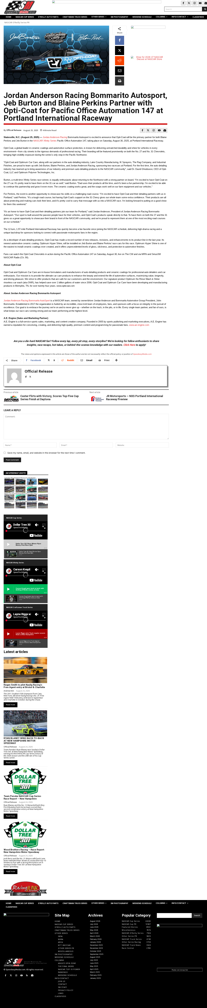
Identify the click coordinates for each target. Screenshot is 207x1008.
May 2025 (94, 966)
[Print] (119, 81)
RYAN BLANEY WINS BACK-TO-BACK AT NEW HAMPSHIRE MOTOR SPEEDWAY (24, 741)
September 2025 (96, 954)
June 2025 (94, 963)
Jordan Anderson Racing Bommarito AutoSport (27, 300)
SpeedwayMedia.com (142, 354)
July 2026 (94, 924)
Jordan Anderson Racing (55, 137)
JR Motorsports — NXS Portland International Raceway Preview (134, 397)
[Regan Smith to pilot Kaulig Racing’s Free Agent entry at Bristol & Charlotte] (25, 670)
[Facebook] (183, 3)
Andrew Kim (9, 691)
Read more (10, 705)
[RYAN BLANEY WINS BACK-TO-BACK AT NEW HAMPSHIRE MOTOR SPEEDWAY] (25, 723)
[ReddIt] (119, 60)
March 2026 (95, 936)
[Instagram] (194, 3)
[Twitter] (189, 3)
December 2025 (96, 945)
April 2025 (94, 969)
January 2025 (95, 978)
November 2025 (96, 948)
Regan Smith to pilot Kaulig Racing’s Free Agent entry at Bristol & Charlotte (24, 686)
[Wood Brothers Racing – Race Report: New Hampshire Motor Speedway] (25, 835)
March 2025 (95, 972)
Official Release (13, 130)
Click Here (129, 344)
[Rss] (27, 975)
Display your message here (180, 970)
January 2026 (95, 942)
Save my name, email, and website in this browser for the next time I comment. (46, 452)
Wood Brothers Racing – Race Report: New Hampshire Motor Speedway (24, 851)
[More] (116, 360)
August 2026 (95, 921)
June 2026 (94, 927)
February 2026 (96, 939)
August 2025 (95, 957)
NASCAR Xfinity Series (45, 140)
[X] (119, 50)
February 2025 (96, 975)
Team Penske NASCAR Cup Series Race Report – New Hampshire (22, 797)
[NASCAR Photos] (164, 130)
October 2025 (95, 951)
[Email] (119, 70)
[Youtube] (200, 3)
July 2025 (94, 960)
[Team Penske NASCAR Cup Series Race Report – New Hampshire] (25, 781)
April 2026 (94, 933)
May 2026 (94, 930)
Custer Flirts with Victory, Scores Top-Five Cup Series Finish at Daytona (49, 397)
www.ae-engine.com (139, 325)
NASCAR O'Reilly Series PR (16, 22)
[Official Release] (14, 376)
